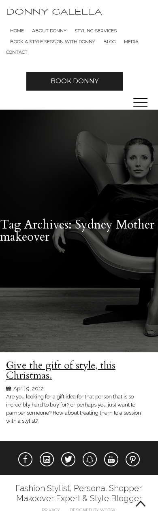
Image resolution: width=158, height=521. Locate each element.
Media (131, 41)
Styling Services (96, 31)
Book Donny (74, 81)
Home (17, 31)
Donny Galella (54, 12)
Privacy (51, 510)
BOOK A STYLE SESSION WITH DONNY (52, 41)
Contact (17, 52)
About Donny (49, 31)
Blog (109, 41)
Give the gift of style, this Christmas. (60, 370)
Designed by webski (93, 510)
